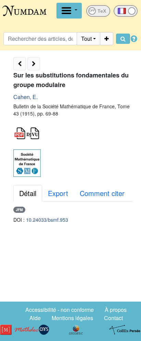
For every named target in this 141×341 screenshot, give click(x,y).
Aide (35, 318)
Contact (113, 318)
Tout (86, 38)
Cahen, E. (25, 97)
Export (58, 193)
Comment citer (102, 193)
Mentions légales (72, 318)
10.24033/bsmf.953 (47, 219)
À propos (116, 310)
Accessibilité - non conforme (59, 310)
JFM (19, 209)
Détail (27, 193)
